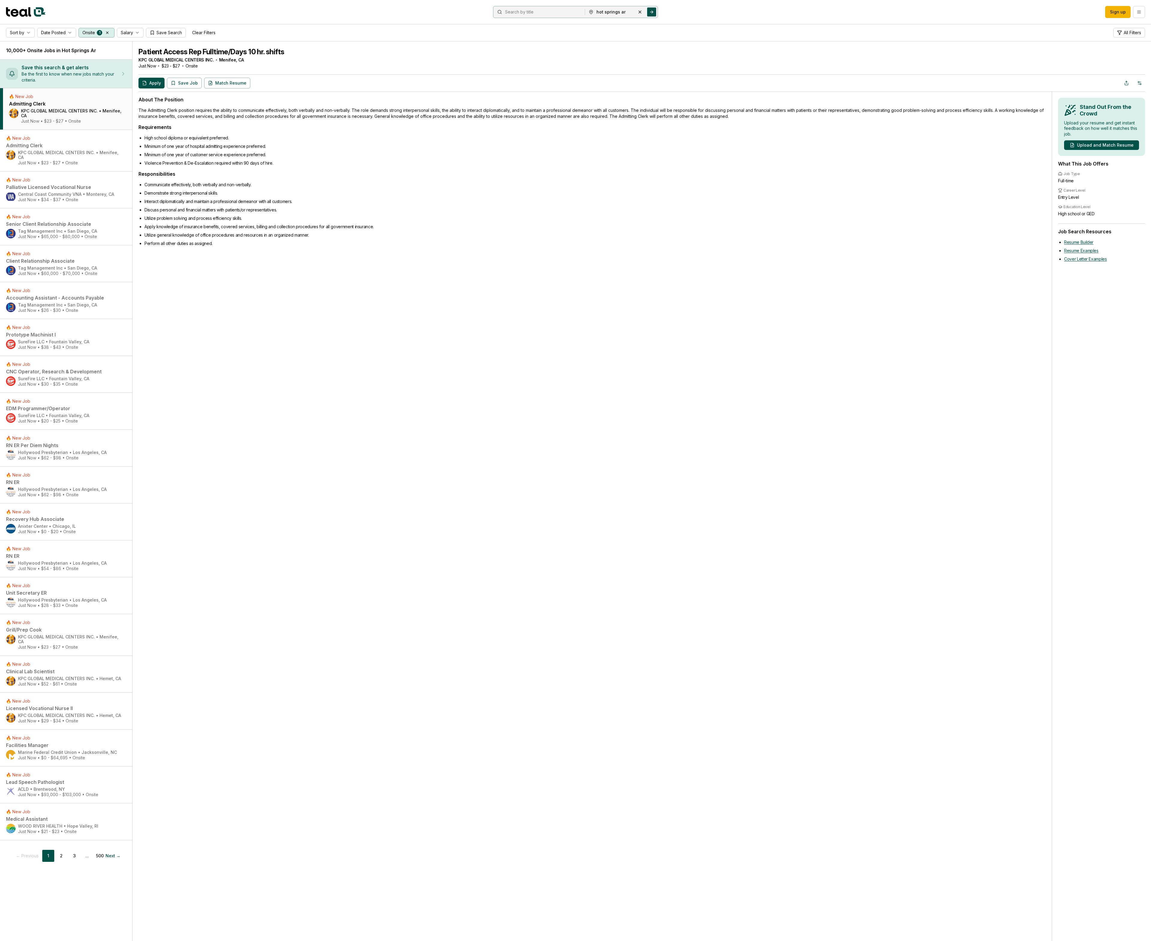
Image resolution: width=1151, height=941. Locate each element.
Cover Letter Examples (1085, 258)
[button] (107, 32)
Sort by (17, 32)
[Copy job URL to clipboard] (1126, 83)
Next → (113, 855)
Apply (155, 82)
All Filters (1132, 32)
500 (100, 855)
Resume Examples (1081, 250)
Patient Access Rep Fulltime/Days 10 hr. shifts (211, 51)
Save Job (188, 82)
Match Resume (230, 82)
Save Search (169, 32)
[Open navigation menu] (1139, 12)
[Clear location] (640, 12)
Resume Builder (1078, 242)
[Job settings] (1139, 83)
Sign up (1118, 11)
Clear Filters (204, 32)
